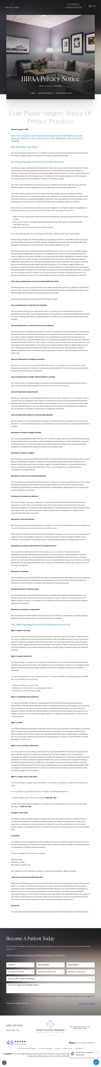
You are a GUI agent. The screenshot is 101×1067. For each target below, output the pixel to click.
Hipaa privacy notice (64, 93)
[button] (4, 1062)
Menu (94, 6)
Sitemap (57, 1048)
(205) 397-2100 (50, 798)
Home (33, 93)
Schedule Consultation (73, 6)
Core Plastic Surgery (29, 1048)
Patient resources (45, 93)
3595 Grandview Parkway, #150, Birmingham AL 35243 (80, 1027)
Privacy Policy (27, 999)
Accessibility (79, 1048)
